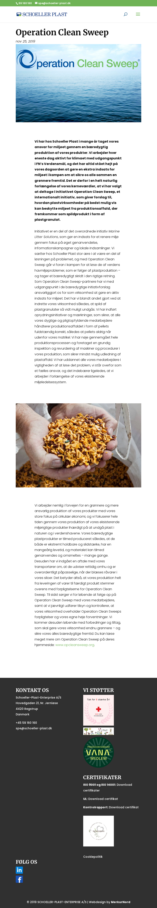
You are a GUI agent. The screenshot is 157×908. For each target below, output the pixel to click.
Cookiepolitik (93, 857)
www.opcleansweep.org (74, 645)
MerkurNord (120, 902)
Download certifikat (103, 799)
